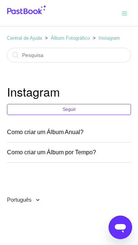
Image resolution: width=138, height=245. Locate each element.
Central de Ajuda (24, 38)
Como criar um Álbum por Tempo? (51, 152)
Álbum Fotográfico (70, 38)
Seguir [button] (69, 109)
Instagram (109, 38)
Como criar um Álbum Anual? (45, 132)
